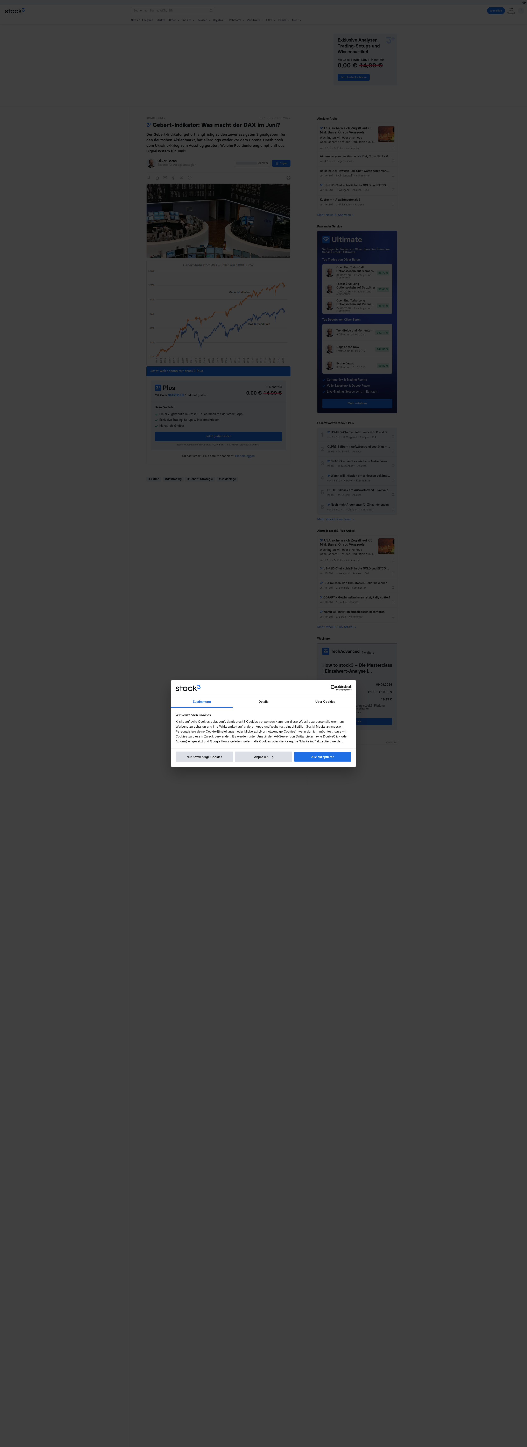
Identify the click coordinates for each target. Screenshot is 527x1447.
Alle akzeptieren (322, 757)
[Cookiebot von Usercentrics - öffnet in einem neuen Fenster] (334, 688)
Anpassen (261, 757)
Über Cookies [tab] (325, 701)
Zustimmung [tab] (202, 701)
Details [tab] (264, 701)
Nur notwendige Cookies (204, 757)
